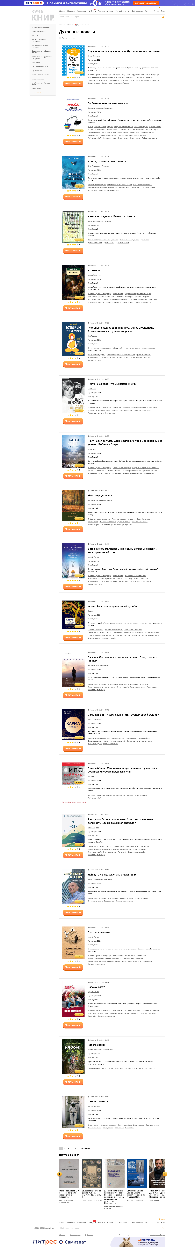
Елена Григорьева (94, 719)
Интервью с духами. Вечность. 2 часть (111, 216)
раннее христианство (143, 302)
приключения (37, 71)
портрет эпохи (93, 135)
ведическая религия (111, 190)
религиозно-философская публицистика (117, 525)
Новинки (71, 11)
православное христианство (135, 576)
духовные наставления (138, 299)
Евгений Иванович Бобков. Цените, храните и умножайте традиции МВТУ (113, 1194)
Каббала (115, 410)
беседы (133, 581)
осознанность (107, 83)
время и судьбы (123, 687)
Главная (62, 25)
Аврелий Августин (94, 275)
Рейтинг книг (137, 11)
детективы (36, 63)
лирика (110, 127)
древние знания (136, 473)
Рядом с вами (96, 1044)
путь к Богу (153, 299)
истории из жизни (94, 687)
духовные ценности (95, 243)
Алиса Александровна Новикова (99, 221)
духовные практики (143, 355)
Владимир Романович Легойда (99, 665)
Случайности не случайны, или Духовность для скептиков (124, 51)
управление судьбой (139, 635)
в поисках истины (142, 80)
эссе (139, 519)
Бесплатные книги (105, 11)
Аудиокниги (81, 11)
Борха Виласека (94, 56)
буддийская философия (126, 357)
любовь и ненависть (149, 138)
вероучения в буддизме (96, 355)
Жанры (62, 11)
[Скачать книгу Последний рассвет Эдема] (159, 1173)
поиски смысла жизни (116, 187)
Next (165, 1174)
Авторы (148, 11)
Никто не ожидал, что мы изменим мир (112, 383)
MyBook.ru (89, 1235)
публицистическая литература (99, 519)
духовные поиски (127, 80)
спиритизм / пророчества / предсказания (103, 240)
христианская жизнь (109, 581)
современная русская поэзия (99, 132)
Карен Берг (92, 389)
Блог (163, 11)
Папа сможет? (96, 987)
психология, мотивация (96, 690)
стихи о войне (116, 132)
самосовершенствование (142, 185)
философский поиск (121, 83)
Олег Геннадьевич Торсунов (98, 166)
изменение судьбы (109, 638)
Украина (157, 129)
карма (108, 635)
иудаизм (91, 410)
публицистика (93, 522)
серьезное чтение (109, 138)
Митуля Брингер (94, 1106)
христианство (118, 294)
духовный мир (109, 243)
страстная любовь (125, 1125)
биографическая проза (142, 410)
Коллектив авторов (112, 1200)
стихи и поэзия (100, 127)
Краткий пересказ (122, 11)
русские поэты (112, 129)
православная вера (95, 584)
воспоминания (110, 413)
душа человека (138, 1125)
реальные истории (131, 684)
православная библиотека (131, 961)
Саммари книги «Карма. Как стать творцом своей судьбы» (124, 714)
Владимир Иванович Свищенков (100, 500)
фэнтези (35, 35)
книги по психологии (95, 630)
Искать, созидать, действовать (107, 161)
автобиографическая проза (98, 299)
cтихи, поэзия (37, 89)
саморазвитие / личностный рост (119, 185)
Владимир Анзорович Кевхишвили (100, 108)
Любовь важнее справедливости (108, 103)
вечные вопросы (94, 83)
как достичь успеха (133, 187)
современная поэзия (127, 129)
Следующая (85, 1148)
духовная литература (126, 77)
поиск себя (154, 80)
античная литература (96, 297)
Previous (59, 1174)
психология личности (144, 129)
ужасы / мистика (38, 79)
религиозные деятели (96, 413)
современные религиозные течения (144, 407)
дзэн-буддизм (119, 846)
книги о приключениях (40, 75)
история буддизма (143, 357)
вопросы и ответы (94, 360)
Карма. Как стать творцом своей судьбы (112, 606)
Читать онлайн (73, 83)
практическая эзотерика (97, 185)
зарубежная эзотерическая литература (102, 77)
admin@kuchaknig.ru (157, 1235)
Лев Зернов (132, 1200)
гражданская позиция (108, 135)
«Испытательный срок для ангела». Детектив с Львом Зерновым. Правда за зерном (137, 1194)
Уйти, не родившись (100, 495)
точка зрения (123, 135)
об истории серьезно (40, 67)
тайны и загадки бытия (144, 77)
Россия (90, 127)
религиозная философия (119, 299)
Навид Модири (93, 828)
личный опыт (145, 846)
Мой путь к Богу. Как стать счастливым (112, 874)
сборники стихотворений (123, 127)
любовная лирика (141, 127)
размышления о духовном (97, 80)
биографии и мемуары (121, 407)
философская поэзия (131, 132)
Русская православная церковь (99, 958)
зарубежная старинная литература (138, 294)
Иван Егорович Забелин (69, 1200)
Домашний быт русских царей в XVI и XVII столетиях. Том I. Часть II (69, 1194)
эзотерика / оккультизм (121, 75)
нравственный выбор (139, 522)
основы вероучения (131, 1013)
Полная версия (68, 38)
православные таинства (97, 961)
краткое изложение (110, 744)
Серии (156, 11)
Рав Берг (91, 776)
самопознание (114, 80)
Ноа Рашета (92, 336)
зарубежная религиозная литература (145, 75)
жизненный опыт (132, 846)
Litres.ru (62, 1235)
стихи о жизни (135, 138)
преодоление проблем (137, 135)
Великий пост (117, 958)
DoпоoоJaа (129, 1128)
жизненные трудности (147, 1068)
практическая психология (97, 187)
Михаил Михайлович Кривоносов (100, 879)
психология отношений (96, 129)
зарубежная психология (133, 630)
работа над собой (94, 138)
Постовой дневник (99, 932)
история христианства (96, 302)
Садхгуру (91, 611)
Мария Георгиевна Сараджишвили (100, 1050)
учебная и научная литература (39, 40)
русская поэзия (155, 127)
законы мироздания (95, 190)
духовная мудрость (103, 410)
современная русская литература (40, 46)
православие (123, 581)
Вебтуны (92, 11)
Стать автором (75, 1235)
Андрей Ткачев (93, 557)
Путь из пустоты (98, 1101)
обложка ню (119, 1128)
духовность (145, 240)
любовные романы (39, 31)
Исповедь (94, 270)
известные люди (116, 684)
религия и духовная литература (99, 75)
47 (76, 1148)
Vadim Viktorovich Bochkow (156, 1197)
